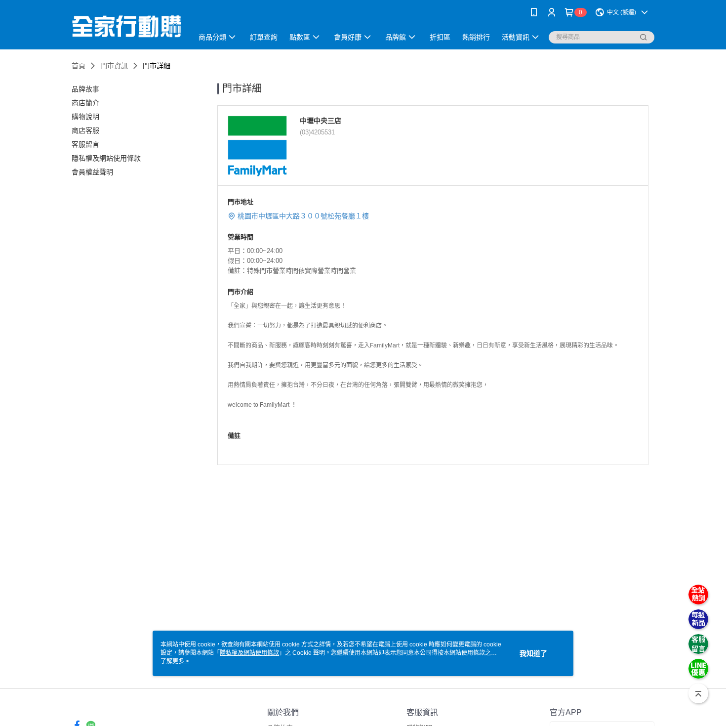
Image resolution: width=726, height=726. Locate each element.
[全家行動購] (126, 26)
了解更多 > (175, 661)
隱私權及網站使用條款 (249, 652)
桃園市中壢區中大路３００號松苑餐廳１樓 (303, 216)
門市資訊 (114, 66)
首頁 (78, 66)
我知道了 (533, 653)
